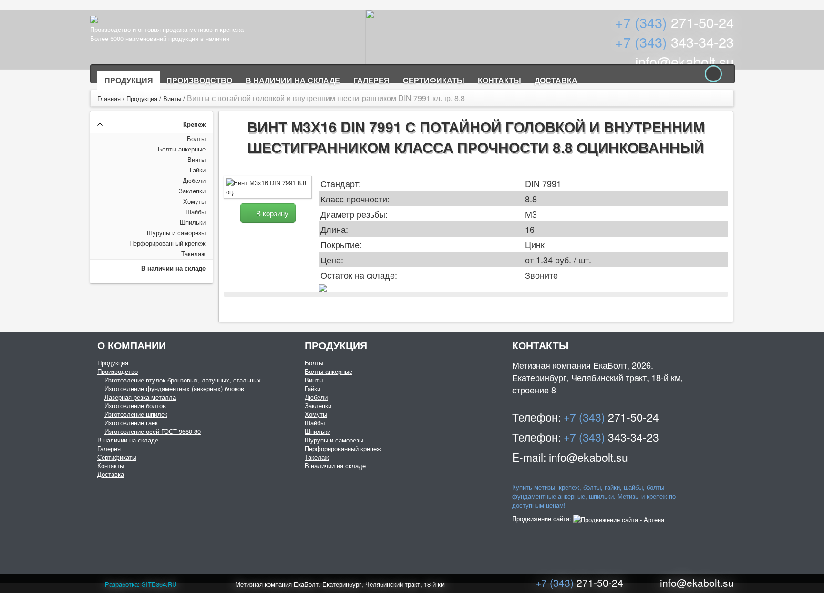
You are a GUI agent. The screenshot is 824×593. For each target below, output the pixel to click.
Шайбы (195, 211)
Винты (172, 98)
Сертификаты (433, 80)
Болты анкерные (182, 148)
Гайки (198, 169)
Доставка (556, 80)
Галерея (371, 80)
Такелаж (193, 253)
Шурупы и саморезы (176, 232)
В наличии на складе (293, 80)
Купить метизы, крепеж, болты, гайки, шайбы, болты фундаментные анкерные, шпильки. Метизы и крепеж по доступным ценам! (594, 496)
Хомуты (194, 201)
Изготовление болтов (135, 405)
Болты (196, 138)
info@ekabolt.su (684, 61)
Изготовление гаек (131, 422)
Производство (199, 80)
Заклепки (192, 190)
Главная (109, 98)
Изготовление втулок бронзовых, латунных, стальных (182, 379)
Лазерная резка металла (140, 397)
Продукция (128, 80)
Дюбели (194, 180)
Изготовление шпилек (135, 414)
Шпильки (193, 222)
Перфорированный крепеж (167, 243)
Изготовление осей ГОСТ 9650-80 (152, 431)
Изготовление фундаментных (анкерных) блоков (174, 388)
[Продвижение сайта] (618, 518)
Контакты (499, 80)
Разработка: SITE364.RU (140, 584)
